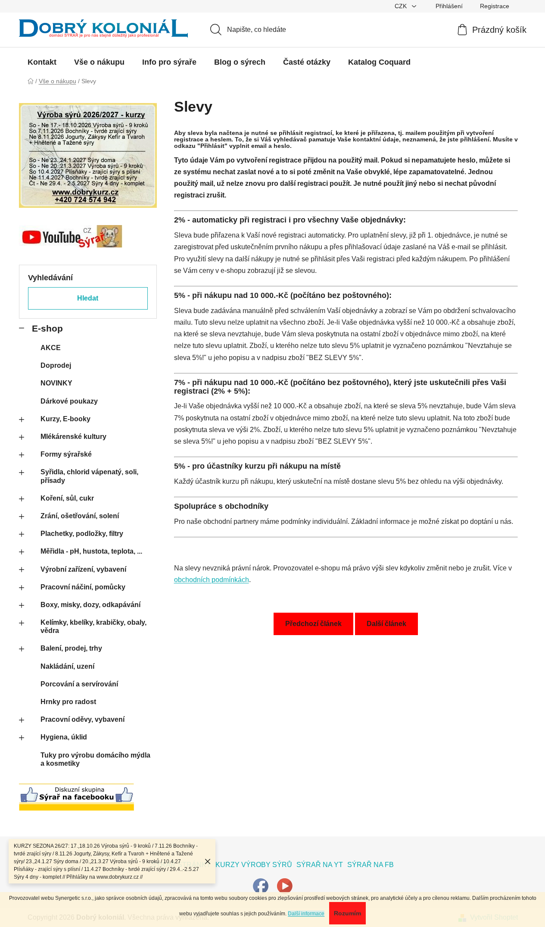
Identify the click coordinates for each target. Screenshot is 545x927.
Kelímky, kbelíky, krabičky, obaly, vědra (93, 626)
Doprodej (55, 365)
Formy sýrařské (66, 454)
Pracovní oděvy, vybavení (82, 719)
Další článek (386, 623)
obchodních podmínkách (211, 579)
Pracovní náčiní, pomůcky (82, 587)
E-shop (47, 328)
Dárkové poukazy (69, 401)
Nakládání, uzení (67, 666)
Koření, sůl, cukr (67, 498)
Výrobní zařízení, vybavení (83, 569)
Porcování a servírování (79, 684)
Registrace (494, 6)
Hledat (87, 298)
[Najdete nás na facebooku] (260, 885)
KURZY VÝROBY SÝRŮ (253, 864)
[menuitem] (42, 62)
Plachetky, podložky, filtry (81, 533)
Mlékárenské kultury (73, 436)
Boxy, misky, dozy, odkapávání (90, 604)
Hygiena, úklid (63, 737)
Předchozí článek (313, 623)
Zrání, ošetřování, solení (79, 516)
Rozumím (347, 913)
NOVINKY (56, 383)
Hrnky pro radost (68, 701)
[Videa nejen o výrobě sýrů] (285, 885)
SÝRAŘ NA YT (319, 864)
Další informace (306, 914)
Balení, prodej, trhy (71, 648)
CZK (401, 6)
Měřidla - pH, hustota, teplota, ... (91, 551)
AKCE (50, 347)
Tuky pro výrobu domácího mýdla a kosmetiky (95, 759)
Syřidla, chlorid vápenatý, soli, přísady (89, 476)
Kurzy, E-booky (65, 419)
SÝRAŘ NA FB (370, 864)
